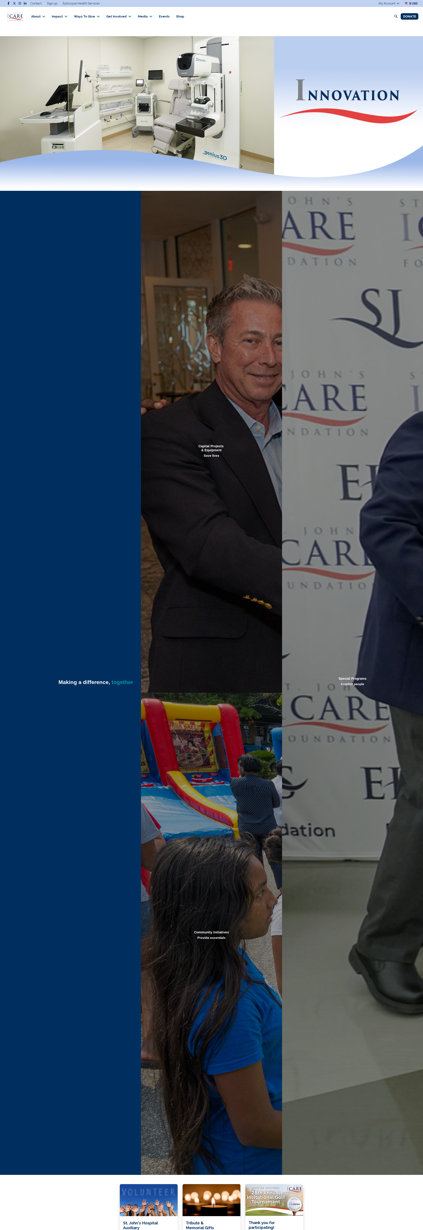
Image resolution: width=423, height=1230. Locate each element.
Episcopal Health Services (81, 3)
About (36, 16)
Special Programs (352, 678)
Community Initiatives (211, 932)
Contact (36, 3)
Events (164, 16)
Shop (180, 16)
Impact (58, 16)
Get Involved (116, 16)
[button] (31, 112)
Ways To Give (85, 16)
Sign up (52, 3)
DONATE (409, 16)
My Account (387, 3)
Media (143, 16)
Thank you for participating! (262, 1225)
